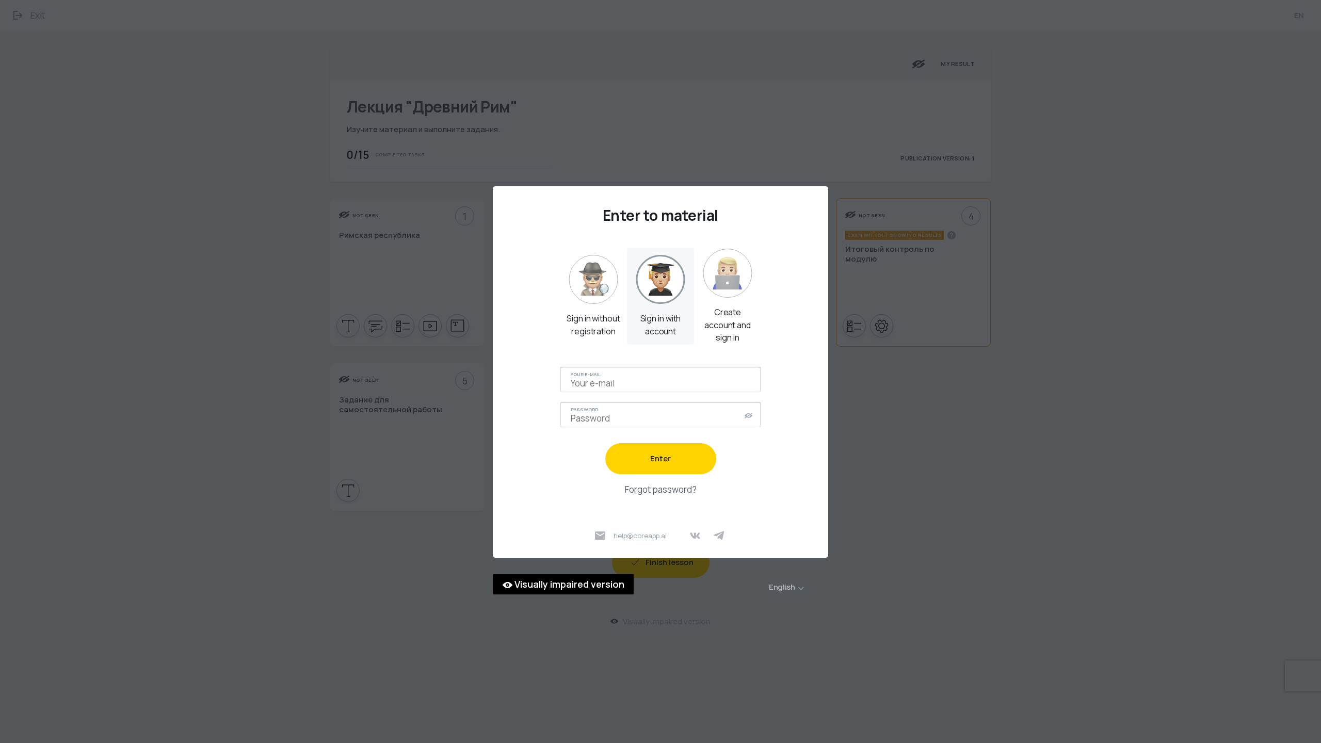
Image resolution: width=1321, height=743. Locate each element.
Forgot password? (661, 489)
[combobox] (795, 587)
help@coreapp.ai (640, 535)
